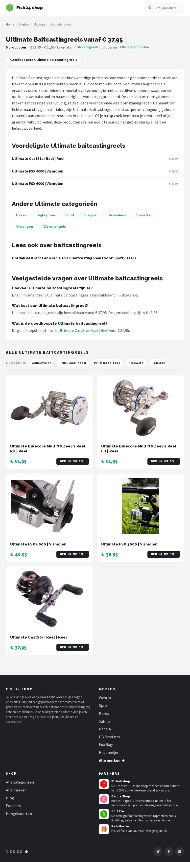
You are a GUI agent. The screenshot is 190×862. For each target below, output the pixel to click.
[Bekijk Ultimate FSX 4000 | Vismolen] (140, 506)
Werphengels (54, 226)
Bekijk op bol (72, 461)
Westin (105, 697)
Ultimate (39, 24)
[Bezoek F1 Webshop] (104, 784)
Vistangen (24, 226)
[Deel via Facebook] (168, 851)
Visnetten (144, 215)
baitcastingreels (86, 47)
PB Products (109, 736)
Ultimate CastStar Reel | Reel (38, 158)
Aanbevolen (42, 363)
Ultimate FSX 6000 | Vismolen (37, 183)
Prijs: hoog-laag (107, 363)
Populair (159, 363)
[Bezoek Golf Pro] (104, 814)
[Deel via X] (157, 851)
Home (10, 24)
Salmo (104, 721)
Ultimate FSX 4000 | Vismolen (37, 171)
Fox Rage (106, 744)
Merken (24, 24)
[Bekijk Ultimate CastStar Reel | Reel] (49, 598)
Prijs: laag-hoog (73, 363)
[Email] (179, 851)
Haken (21, 215)
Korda (104, 713)
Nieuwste (136, 363)
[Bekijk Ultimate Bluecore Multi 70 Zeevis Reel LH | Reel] (140, 408)
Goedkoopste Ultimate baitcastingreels (43, 60)
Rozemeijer (109, 752)
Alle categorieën (20, 782)
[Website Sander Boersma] (26, 851)
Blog (10, 797)
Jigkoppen (46, 215)
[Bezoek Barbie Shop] (104, 799)
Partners (13, 805)
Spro (103, 705)
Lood (69, 215)
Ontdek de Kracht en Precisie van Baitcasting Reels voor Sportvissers (74, 257)
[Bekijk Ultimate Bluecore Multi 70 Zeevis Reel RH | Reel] (49, 408)
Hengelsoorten (19, 813)
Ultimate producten (134, 47)
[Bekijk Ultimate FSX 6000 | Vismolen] (49, 506)
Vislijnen (91, 215)
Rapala (105, 728)
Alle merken (16, 790)
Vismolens (117, 215)
